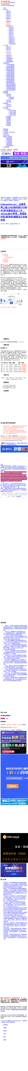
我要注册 (9, 149)
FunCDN (10, 1015)
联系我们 (24, 1020)
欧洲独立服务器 (10, 79)
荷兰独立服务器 (10, 78)
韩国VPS (8, 18)
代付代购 (19, 724)
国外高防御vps (8, 477)
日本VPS (8, 17)
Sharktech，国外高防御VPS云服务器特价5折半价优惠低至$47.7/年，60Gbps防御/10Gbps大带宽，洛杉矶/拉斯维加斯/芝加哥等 (15, 679)
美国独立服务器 (10, 76)
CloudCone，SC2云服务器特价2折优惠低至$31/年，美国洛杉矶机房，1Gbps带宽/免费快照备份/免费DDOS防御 (15, 674)
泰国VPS (11, 29)
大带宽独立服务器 (11, 88)
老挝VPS (11, 32)
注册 (7, 718)
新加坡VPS (12, 37)
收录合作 (5, 133)
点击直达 (24, 364)
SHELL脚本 (6, 135)
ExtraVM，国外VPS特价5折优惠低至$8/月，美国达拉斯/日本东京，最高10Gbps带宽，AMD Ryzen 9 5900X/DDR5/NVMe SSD (15, 637)
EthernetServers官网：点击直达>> (9, 307)
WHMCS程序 (12, 113)
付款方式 (5, 258)
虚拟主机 (8, 94)
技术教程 (8, 119)
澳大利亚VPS (12, 43)
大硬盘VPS (9, 57)
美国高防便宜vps (5, 480)
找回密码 (15, 149)
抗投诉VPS (9, 55)
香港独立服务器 (10, 70)
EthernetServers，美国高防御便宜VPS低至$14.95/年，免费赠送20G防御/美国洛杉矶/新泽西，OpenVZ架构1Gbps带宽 (15, 432)
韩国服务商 (9, 144)
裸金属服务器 (9, 61)
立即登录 (3, 718)
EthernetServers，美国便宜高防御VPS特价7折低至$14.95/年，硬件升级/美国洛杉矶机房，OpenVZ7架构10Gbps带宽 (15, 427)
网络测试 (5, 260)
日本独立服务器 (10, 73)
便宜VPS (8, 46)
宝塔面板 (8, 123)
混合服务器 (9, 60)
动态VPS (8, 49)
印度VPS (11, 27)
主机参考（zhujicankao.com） (14, 1020)
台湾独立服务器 (10, 72)
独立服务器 (6, 63)
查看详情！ (21, 235)
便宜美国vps (15, 476)
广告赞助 (22, 223)
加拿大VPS (12, 39)
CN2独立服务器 (10, 64)
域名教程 (11, 98)
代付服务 (5, 130)
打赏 (2, 464)
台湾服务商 (9, 141)
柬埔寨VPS (12, 40)
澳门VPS (8, 14)
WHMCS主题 (12, 112)
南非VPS (11, 34)
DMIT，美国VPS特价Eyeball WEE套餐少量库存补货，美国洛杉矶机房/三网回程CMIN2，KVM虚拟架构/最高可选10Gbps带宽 (14, 490)
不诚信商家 (6, 147)
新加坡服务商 (9, 145)
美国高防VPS (23, 479)
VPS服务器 (14, 199)
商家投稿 (5, 129)
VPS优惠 (18, 474)
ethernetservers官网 (6, 474)
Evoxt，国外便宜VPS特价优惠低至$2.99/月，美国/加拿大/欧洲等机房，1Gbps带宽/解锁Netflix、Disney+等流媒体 (15, 670)
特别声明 (18, 496)
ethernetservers (6, 264)
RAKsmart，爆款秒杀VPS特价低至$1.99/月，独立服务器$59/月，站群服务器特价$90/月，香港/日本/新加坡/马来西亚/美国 (14, 633)
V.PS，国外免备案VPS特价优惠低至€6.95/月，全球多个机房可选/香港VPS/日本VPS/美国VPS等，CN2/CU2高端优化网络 (15, 642)
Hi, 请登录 (3, 149)
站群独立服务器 (10, 67)
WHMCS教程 (12, 110)
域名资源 (8, 95)
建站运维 (5, 107)
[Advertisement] (14, 182)
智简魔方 (8, 125)
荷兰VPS (11, 36)
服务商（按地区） (8, 136)
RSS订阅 (7, 1022)
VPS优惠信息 (15, 197)
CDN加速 (8, 101)
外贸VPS (8, 51)
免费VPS (8, 100)
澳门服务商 (9, 139)
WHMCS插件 (12, 115)
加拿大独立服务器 (11, 83)
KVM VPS (13, 474)
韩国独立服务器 (10, 75)
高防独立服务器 (10, 82)
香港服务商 (9, 138)
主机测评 (5, 91)
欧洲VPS (8, 24)
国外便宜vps (21, 476)
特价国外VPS (9, 257)
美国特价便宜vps (16, 479)
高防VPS (8, 48)
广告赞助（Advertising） (9, 132)
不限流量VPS (9, 58)
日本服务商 (9, 142)
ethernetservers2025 (15, 471)
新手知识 (8, 104)
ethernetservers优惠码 (8, 473)
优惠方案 (5, 255)
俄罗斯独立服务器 (11, 85)
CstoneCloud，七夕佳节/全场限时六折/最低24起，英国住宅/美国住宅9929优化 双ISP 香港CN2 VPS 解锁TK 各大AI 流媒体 (15, 657)
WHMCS (8, 109)
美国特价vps (9, 479)
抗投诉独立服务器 (11, 89)
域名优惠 (11, 97)
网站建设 (8, 117)
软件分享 (8, 106)
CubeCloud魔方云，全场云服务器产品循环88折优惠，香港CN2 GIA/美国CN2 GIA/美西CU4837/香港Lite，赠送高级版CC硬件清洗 (13, 485)
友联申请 (12, 1022)
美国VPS (8, 20)
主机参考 (12, 2)
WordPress (8, 116)
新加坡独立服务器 (11, 86)
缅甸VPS (11, 30)
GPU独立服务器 (10, 66)
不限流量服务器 (10, 80)
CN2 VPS (8, 52)
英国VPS (8, 21)
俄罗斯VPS (12, 42)
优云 (5, 1015)
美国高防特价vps (13, 480)
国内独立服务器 (10, 69)
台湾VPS (8, 15)
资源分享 (8, 120)
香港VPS (8, 11)
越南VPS (11, 33)
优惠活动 (8, 122)
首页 (4, 8)
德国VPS (8, 23)
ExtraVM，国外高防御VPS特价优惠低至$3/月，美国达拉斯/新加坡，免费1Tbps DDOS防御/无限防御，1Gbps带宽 (15, 652)
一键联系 (14, 727)
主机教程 (5, 103)
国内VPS (8, 12)
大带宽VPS (9, 54)
